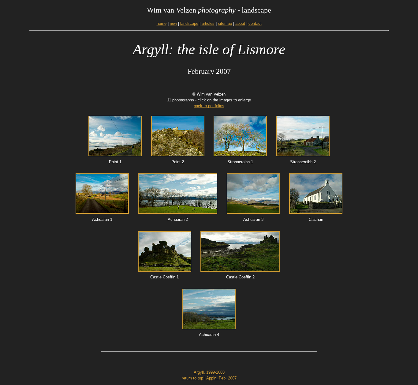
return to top (192, 378)
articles (208, 23)
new (173, 23)
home (161, 23)
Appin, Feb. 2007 (221, 378)
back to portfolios (209, 106)
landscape (189, 23)
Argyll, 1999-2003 (209, 372)
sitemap (225, 23)
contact (255, 23)
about (240, 23)
